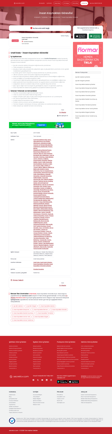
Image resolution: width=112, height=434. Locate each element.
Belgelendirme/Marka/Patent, (42, 150)
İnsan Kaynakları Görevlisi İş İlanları (43, 265)
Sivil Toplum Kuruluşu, (40, 226)
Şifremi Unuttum (37, 400)
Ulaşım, (35, 241)
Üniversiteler (12, 402)
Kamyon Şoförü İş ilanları (63, 364)
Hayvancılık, (37, 179)
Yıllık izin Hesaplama (86, 402)
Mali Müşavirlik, (47, 202)
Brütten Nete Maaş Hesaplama (89, 398)
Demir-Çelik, (42, 162)
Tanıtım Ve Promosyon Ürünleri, (40, 230)
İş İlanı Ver (84, 3)
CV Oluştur (66, 3)
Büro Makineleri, (44, 155)
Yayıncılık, (50, 247)
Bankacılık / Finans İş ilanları (88, 352)
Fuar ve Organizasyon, (46, 171)
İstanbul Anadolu (38, 269)
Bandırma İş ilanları (38, 348)
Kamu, (51, 190)
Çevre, (35, 159)
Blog (10, 396)
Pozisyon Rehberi (13, 400)
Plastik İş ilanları (85, 359)
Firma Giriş (75, 3)
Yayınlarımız (12, 404)
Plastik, (42, 217)
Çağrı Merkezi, (49, 157)
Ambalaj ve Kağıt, (46, 143)
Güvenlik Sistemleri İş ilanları (88, 361)
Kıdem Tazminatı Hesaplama (88, 395)
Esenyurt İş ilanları (37, 357)
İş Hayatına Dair (13, 398)
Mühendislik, (44, 209)
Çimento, (40, 159)
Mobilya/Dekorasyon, (45, 207)
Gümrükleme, (41, 174)
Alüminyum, (37, 143)
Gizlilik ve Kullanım (14, 406)
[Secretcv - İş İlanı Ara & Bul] (62, 381)
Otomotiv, (44, 214)
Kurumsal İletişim (37, 395)
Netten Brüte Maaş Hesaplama (89, 400)
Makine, (45, 200)
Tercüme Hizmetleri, (39, 238)
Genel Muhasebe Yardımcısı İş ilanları (66, 357)
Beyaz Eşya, (37, 152)
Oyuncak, (50, 214)
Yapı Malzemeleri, (48, 243)
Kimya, (45, 193)
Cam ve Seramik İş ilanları (87, 346)
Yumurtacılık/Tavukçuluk (40, 248)
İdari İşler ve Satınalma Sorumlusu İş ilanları (67, 359)
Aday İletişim (36, 396)
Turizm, (49, 240)
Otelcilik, (48, 212)
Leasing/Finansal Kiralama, (41, 197)
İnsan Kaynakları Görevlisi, (41, 264)
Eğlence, (45, 167)
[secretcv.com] (19, 3)
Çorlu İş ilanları (36, 355)
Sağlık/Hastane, (38, 222)
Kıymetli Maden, (38, 193)
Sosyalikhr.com (61, 396)
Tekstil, (50, 233)
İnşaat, (42, 188)
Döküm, (46, 165)
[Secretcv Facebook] (33, 380)
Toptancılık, (43, 240)
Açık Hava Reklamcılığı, (40, 140)
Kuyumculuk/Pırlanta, (39, 195)
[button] (62, 112)
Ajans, (49, 140)
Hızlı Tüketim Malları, (47, 179)
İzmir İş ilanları (12, 355)
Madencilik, (41, 198)
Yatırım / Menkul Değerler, (41, 245)
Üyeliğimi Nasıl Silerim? (15, 408)
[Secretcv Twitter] (38, 380)
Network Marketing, (45, 210)
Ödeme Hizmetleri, (39, 216)
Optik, (43, 212)
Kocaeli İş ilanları (13, 364)
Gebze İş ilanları (37, 361)
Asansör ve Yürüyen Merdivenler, (43, 145)
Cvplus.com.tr (60, 398)
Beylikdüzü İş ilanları (38, 350)
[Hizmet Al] (40, 125)
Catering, (42, 157)
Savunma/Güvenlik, (39, 224)
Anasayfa (42, 3)
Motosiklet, (37, 209)
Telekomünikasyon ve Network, (42, 236)
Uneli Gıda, (36, 262)
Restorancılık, (45, 221)
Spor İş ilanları (84, 357)
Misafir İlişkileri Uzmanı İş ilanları (64, 348)
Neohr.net (59, 400)
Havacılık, (45, 178)
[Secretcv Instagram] (51, 380)
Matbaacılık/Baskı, (39, 203)
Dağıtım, (46, 159)
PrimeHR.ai (60, 395)
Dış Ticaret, (37, 165)
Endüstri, (42, 169)
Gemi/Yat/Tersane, (47, 172)
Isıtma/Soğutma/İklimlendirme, (40, 183)
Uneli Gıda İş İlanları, (46, 262)
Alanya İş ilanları (37, 346)
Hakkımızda (12, 395)
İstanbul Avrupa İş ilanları (15, 348)
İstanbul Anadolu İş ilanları (15, 350)
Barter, (35, 148)
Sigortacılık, (49, 224)
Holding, (50, 181)
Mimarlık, (36, 207)
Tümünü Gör (12, 368)
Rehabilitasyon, (44, 219)
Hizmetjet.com (61, 402)
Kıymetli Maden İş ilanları (87, 366)
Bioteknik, (36, 155)
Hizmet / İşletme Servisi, (40, 181)
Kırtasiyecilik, (46, 191)
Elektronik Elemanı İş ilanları (63, 346)
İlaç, (41, 186)
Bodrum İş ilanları (37, 352)
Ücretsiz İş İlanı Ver (14, 410)
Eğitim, (40, 167)
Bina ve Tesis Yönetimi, (45, 153)
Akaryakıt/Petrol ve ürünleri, (41, 141)
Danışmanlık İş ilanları (86, 348)
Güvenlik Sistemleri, (46, 176)
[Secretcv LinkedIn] (47, 380)
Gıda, (35, 174)
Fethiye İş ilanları (37, 359)
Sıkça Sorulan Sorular (38, 402)
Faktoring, (36, 171)
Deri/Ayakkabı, (38, 164)
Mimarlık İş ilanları (85, 350)
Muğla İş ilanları (13, 361)
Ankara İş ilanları (13, 352)
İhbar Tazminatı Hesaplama (88, 396)
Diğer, (42, 165)
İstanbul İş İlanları (54, 17)
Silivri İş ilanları (36, 366)
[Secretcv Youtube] (42, 380)
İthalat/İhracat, (45, 190)
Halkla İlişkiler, (37, 178)
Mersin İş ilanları (13, 366)
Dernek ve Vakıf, (47, 164)
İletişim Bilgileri (37, 398)
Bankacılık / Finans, (47, 146)
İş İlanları (49, 3)
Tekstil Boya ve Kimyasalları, (41, 235)
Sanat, (45, 222)
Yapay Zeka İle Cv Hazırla (15, 412)
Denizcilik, (49, 162)
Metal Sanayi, (48, 205)
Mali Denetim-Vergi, (41, 201)
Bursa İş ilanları (12, 359)
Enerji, (47, 169)
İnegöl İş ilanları (37, 364)
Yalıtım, (40, 243)
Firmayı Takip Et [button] (17, 280)
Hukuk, (35, 183)
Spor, (41, 228)
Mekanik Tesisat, (38, 205)
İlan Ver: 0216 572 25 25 (96, 3)
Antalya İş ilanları (13, 357)
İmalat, (45, 186)
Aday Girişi (57, 3)
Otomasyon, (37, 214)
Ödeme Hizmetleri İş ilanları (87, 364)
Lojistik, (35, 198)
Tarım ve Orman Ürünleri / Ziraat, (42, 232)
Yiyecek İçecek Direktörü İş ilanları (65, 355)
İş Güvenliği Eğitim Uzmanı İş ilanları (66, 361)
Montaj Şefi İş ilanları (62, 350)
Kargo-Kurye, (37, 191)
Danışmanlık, (37, 160)
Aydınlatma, (37, 146)
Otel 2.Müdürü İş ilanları (62, 352)
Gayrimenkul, (37, 172)
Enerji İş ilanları (84, 355)
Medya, (47, 203)
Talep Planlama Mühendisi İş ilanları (66, 366)
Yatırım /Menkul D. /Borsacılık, (43, 246)
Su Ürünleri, (46, 228)
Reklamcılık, (37, 221)
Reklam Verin (36, 404)
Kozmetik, (51, 193)
